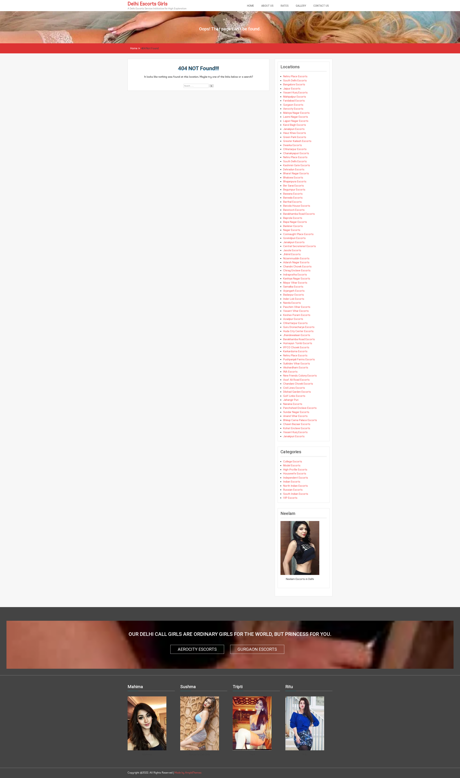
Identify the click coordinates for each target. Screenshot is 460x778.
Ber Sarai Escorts (293, 185)
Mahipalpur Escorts (294, 96)
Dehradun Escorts (293, 169)
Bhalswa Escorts (293, 177)
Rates (285, 5)
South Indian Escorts (295, 493)
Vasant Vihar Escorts (296, 311)
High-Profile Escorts (295, 469)
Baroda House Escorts (296, 205)
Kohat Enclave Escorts (296, 428)
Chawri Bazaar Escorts (296, 424)
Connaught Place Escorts (298, 234)
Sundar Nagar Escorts (296, 412)
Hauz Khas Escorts (294, 133)
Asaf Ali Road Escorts (296, 379)
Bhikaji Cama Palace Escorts (300, 420)
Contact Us (321, 5)
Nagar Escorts (291, 230)
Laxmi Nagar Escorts (295, 116)
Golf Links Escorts (294, 396)
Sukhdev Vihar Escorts (296, 363)
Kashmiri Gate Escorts (296, 165)
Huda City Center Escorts (298, 331)
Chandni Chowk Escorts (297, 266)
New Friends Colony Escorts (300, 375)
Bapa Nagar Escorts (295, 222)
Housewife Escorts (294, 473)
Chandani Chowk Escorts (298, 383)
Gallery (301, 5)
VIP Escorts (290, 497)
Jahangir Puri (290, 399)
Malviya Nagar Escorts (296, 112)
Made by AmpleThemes (187, 773)
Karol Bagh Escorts (294, 125)
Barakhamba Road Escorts (299, 213)
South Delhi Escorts (295, 80)
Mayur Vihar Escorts (295, 282)
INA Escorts (290, 371)
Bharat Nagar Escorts (296, 173)
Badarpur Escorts (293, 294)
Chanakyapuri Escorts (296, 153)
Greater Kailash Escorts (297, 141)
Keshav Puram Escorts (296, 315)
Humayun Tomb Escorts (297, 343)
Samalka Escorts (293, 286)
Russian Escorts (293, 489)
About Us (267, 5)
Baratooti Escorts (294, 210)
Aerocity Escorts (293, 108)
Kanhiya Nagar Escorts (296, 278)
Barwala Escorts (293, 197)
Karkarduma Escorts (295, 351)
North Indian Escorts (295, 485)
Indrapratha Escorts (295, 274)
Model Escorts (291, 465)
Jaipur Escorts (291, 88)
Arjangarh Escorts (294, 290)
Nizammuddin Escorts (296, 258)
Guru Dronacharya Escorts (298, 327)
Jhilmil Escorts (292, 254)
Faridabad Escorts (294, 100)
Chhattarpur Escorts (295, 323)
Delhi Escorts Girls (147, 4)
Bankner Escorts (293, 226)
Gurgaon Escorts (293, 104)
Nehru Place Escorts (295, 76)
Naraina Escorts (292, 404)
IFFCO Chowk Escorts (296, 347)
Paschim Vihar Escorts (296, 307)
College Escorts (292, 461)
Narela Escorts (292, 302)
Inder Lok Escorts (293, 298)
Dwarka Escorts (292, 145)
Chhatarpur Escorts (295, 149)
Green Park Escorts (294, 137)
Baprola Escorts (292, 218)
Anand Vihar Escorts (295, 416)
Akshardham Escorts (295, 367)
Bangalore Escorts (294, 84)
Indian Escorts (291, 481)
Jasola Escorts (292, 250)
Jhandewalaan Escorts (296, 335)
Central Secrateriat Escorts (299, 246)
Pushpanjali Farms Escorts (299, 359)
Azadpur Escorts (293, 319)
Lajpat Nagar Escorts (295, 121)
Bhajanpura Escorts (294, 181)
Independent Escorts (295, 477)
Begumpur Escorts (294, 189)
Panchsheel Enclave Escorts (300, 408)
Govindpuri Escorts (294, 238)
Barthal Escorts (292, 201)
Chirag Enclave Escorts (296, 270)
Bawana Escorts (293, 193)
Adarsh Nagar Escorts (296, 262)
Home (250, 5)
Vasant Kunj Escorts (295, 92)
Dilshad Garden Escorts (297, 391)
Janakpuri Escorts (294, 129)
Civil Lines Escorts (294, 387)
